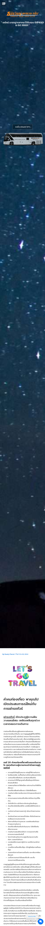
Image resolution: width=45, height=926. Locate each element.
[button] (3, 3)
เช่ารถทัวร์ (9, 717)
